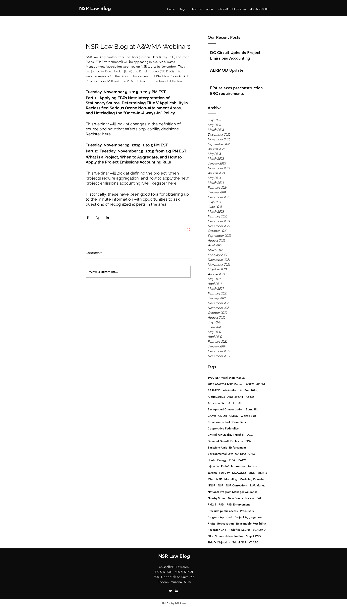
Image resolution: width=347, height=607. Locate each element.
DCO (250, 434)
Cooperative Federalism (223, 428)
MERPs (262, 473)
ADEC (250, 384)
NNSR (211, 485)
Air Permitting (249, 390)
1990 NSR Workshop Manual (227, 378)
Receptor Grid (217, 530)
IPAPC (242, 460)
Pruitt (211, 523)
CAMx (212, 416)
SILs (210, 536)
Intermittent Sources (244, 466)
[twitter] (170, 591)
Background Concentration (225, 409)
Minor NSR (215, 479)
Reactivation (225, 523)
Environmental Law (220, 454)
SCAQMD (259, 530)
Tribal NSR (239, 542)
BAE (239, 403)
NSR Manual (258, 485)
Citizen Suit (248, 416)
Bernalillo (252, 409)
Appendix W (216, 403)
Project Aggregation (248, 517)
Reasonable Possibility (251, 523)
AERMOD (214, 390)
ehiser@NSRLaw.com (232, 9)
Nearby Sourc (217, 498)
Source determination (229, 536)
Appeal (250, 397)
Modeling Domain (252, 479)
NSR (221, 485)
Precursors (247, 511)
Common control (219, 422)
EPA (248, 441)
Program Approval (220, 517)
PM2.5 (212, 504)
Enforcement (237, 447)
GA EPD (240, 454)
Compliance (240, 422)
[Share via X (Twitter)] (97, 217)
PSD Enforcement (238, 504)
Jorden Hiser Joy (219, 473)
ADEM (260, 384)
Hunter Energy (217, 460)
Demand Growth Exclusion (225, 441)
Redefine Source (239, 530)
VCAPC (253, 542)
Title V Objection (219, 542)
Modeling (230, 479)
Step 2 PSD (253, 536)
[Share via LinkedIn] (107, 217)
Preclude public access (223, 511)
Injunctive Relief (218, 466)
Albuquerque (216, 397)
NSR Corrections (237, 485)
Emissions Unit (217, 447)
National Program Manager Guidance (232, 492)
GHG (251, 454)
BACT (230, 403)
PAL (258, 498)
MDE (251, 473)
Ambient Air (235, 397)
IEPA (232, 460)
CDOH (222, 416)
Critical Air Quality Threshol (226, 434)
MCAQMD (239, 473)
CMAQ (233, 416)
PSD (221, 504)
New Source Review (241, 498)
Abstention (230, 390)
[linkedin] (177, 591)
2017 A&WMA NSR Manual (225, 384)
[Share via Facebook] (88, 217)
